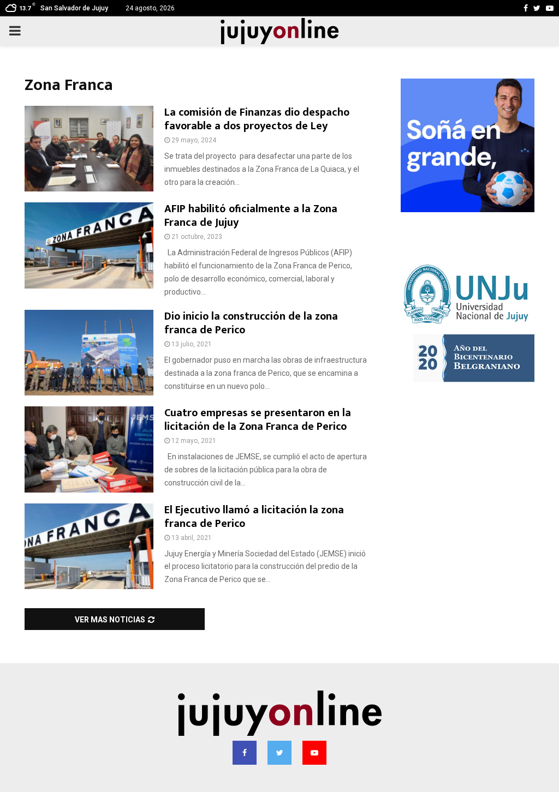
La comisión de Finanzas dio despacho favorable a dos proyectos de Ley (256, 119)
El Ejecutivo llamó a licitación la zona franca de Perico (254, 517)
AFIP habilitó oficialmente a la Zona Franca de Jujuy (250, 216)
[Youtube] (314, 753)
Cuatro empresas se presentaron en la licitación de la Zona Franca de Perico (257, 420)
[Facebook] (245, 753)
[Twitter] (279, 753)
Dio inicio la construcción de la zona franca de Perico (251, 323)
